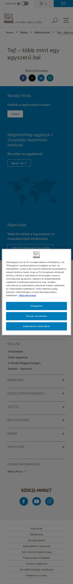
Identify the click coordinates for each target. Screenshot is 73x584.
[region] (36, 292)
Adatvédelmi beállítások (36, 326)
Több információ (27, 295)
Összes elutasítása (36, 316)
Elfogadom (36, 305)
